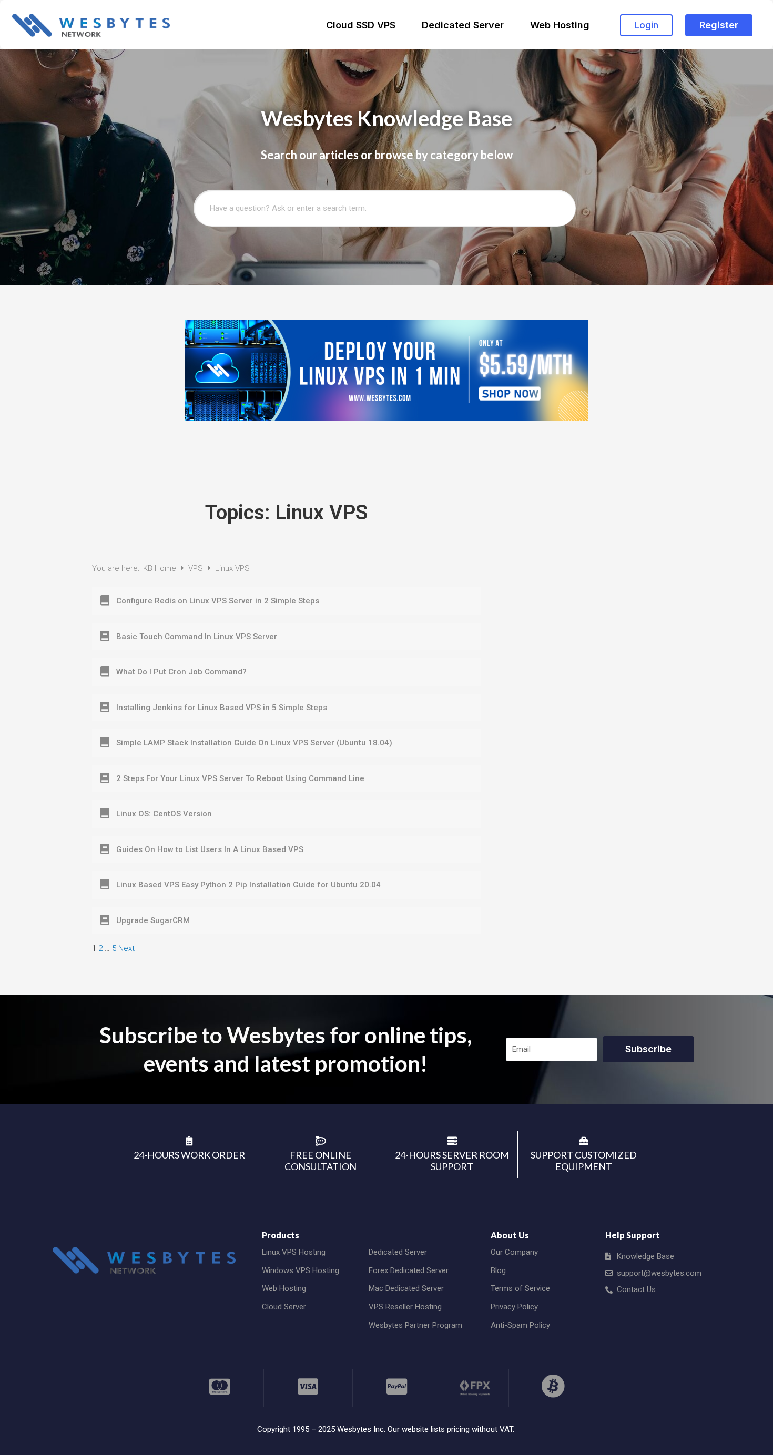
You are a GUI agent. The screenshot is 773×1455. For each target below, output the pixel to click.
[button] (646, 25)
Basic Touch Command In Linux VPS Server (196, 636)
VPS (196, 568)
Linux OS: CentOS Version (164, 813)
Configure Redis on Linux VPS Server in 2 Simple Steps (217, 601)
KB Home (160, 568)
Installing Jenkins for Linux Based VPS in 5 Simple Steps (221, 707)
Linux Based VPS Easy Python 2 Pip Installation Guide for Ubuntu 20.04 (248, 884)
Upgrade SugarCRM (153, 920)
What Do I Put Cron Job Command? (181, 672)
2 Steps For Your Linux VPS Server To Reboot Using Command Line (240, 778)
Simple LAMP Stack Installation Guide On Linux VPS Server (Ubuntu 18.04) (254, 742)
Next (126, 948)
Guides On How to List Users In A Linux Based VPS (209, 849)
